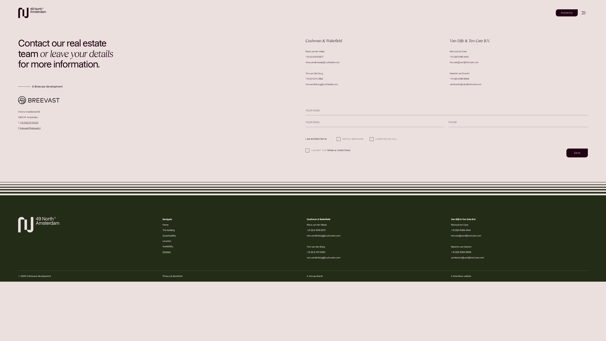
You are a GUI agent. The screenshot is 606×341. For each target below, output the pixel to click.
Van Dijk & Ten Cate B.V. (463, 219)
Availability (168, 246)
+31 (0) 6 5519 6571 (314, 56)
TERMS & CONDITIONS (339, 150)
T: (28, 122)
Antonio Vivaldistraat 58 (29, 111)
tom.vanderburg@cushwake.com (322, 84)
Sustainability (169, 235)
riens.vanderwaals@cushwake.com (322, 62)
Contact (167, 252)
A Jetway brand (315, 276)
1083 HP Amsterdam (28, 117)
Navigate (167, 219)
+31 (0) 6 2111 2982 (314, 78)
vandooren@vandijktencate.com (465, 84)
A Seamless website (461, 276)
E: (29, 128)
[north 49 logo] (32, 13)
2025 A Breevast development (34, 276)
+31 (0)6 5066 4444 (459, 56)
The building (169, 230)
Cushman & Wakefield (318, 219)
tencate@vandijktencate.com (464, 62)
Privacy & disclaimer (173, 276)
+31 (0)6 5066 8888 (459, 78)
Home (166, 224)
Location (167, 241)
